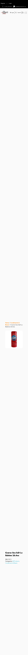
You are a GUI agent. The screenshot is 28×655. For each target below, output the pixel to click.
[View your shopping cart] (23, 11)
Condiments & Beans (11, 563)
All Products (15, 561)
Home (7, 323)
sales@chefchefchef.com (21, 6)
